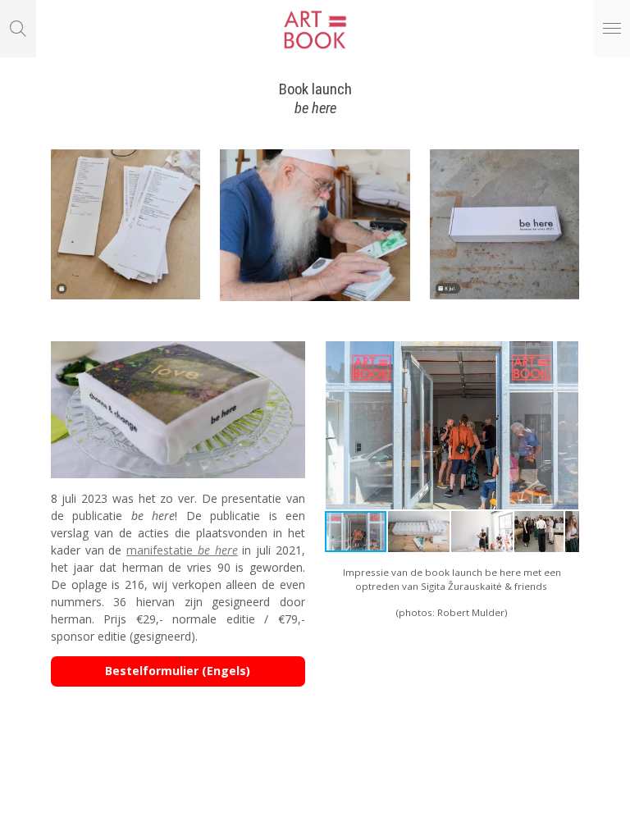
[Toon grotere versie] (126, 224)
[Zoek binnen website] (18, 28)
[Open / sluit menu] (612, 28)
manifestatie (182, 550)
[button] (564, 356)
